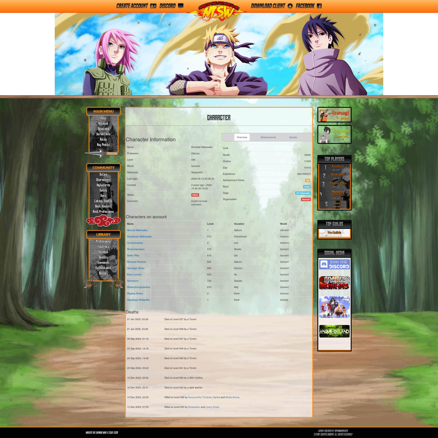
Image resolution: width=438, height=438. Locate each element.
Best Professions (103, 212)
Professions (103, 241)
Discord (167, 6)
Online (103, 174)
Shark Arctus (232, 397)
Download (103, 129)
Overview (242, 137)
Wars (103, 196)
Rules (103, 139)
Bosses (103, 273)
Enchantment (103, 268)
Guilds (103, 190)
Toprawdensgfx (341, 431)
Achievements (268, 137)
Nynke (216, 397)
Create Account (132, 6)
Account (104, 124)
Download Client (268, 6)
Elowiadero (194, 407)
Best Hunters (103, 206)
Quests (103, 257)
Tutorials (104, 247)
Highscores (103, 185)
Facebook (305, 6)
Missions (103, 252)
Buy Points (103, 145)
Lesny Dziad (212, 407)
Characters (103, 180)
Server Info (103, 134)
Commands (103, 263)
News (103, 118)
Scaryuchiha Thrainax (200, 397)
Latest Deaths (103, 201)
